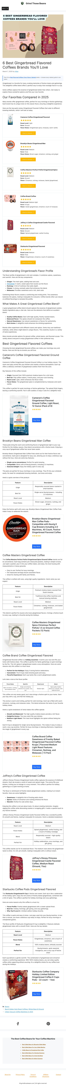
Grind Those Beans (36, 3)
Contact (58, 1074)
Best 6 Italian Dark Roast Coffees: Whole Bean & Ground (24, 1009)
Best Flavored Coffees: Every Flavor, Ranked (23, 77)
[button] (4, 8)
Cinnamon (10, 284)
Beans (7, 1006)
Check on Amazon (27, 133)
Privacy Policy (20, 1074)
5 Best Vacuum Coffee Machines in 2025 (19, 1012)
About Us (7, 1074)
